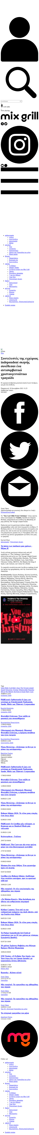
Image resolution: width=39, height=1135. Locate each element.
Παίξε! (7, 281)
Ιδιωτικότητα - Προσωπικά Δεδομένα (21, 302)
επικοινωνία (13, 300)
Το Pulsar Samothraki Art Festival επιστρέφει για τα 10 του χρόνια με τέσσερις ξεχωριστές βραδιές (19, 935)
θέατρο (7, 256)
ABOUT (8, 296)
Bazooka (31, 690)
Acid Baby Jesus (14, 688)
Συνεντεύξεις (13, 262)
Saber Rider (5, 688)
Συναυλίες (12, 290)
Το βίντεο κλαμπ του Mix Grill (19, 269)
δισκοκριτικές (13, 250)
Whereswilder (23, 690)
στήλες (11, 237)
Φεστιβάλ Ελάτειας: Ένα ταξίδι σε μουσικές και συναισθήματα (15, 717)
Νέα (10, 247)
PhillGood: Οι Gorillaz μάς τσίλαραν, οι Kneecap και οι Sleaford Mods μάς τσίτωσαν (18, 826)
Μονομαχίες (13, 286)
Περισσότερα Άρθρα (8, 512)
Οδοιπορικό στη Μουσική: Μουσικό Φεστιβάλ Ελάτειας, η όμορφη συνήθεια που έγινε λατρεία (18, 732)
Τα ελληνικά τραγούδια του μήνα (15, 1013)
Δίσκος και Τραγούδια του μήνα (19, 252)
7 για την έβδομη (14, 275)
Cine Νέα (12, 277)
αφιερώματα (13, 241)
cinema (7, 264)
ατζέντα (7, 288)
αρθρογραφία (9, 235)
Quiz (10, 284)
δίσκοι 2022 (5, 968)
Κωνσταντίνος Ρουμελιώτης (10, 722)
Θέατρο (11, 292)
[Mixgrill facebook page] (2, 125)
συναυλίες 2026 (6, 695)
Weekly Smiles (14, 267)
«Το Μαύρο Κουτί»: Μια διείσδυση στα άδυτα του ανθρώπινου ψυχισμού (18, 900)
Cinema (11, 294)
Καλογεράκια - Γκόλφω (11, 836)
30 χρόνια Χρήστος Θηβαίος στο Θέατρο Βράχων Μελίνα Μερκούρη (18, 946)
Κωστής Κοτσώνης (7, 708)
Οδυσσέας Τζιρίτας (12, 690)
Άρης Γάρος (5, 977)
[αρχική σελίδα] (19, 121)
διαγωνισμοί (13, 283)
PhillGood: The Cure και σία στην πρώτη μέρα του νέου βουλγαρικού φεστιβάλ (18, 845)
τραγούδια (4, 980)
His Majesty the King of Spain (16, 692)
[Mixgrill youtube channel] (2, 166)
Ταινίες (11, 271)
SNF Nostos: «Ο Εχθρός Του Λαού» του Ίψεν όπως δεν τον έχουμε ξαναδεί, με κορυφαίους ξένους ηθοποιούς (18, 958)
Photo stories (13, 254)
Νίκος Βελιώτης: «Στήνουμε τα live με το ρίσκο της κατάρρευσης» (18, 748)
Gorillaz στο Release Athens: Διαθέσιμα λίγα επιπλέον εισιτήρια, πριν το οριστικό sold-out (18, 878)
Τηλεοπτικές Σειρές (15, 279)
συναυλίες (12, 249)
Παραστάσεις (13, 258)
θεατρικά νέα (13, 260)
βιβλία (11, 243)
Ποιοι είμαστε (14, 298)
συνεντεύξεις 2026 (7, 743)
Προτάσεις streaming (16, 273)
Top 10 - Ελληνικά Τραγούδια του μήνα (14, 1009)
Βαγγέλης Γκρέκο (7, 753)
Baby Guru (29, 692)
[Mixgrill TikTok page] (5, 166)
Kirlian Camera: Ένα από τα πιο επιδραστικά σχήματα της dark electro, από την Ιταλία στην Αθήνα (19, 911)
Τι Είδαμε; (12, 266)
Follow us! (4, 1059)
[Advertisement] (19, 327)
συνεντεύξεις (13, 239)
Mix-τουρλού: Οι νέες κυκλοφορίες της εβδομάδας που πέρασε (17, 890)
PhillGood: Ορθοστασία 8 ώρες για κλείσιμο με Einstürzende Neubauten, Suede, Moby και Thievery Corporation (18, 701)
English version (10, 305)
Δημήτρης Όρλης (6, 1017)
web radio (6, 107)
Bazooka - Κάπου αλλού (11, 972)
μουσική (8, 245)
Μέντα (3, 692)
